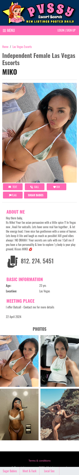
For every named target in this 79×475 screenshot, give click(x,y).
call (36, 187)
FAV (58, 187)
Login (61, 30)
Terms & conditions (39, 460)
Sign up (71, 30)
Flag (14, 195)
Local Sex (49, 471)
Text (14, 187)
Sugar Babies (35, 195)
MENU (10, 30)
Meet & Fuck (29, 471)
